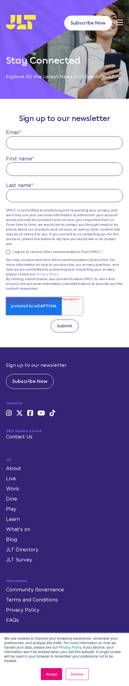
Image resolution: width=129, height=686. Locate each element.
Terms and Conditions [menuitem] (32, 600)
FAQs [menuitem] (12, 620)
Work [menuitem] (12, 489)
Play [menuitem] (11, 509)
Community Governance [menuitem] (35, 589)
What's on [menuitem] (18, 529)
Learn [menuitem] (13, 519)
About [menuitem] (13, 468)
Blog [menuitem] (11, 539)
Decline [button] (77, 673)
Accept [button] (51, 673)
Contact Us (19, 437)
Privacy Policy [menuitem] (22, 610)
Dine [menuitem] (11, 499)
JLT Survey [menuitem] (19, 560)
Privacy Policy (70, 647)
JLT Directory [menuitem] (22, 549)
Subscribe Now (88, 23)
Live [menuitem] (11, 478)
